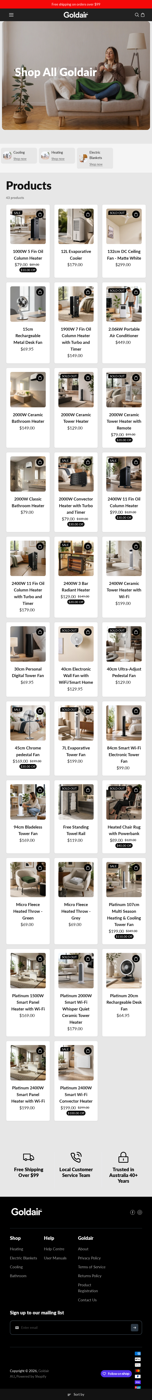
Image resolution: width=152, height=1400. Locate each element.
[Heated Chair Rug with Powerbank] (124, 802)
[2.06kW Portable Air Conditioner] (124, 304)
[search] (137, 14)
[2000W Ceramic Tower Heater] (76, 389)
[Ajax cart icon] (142, 14)
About (83, 1249)
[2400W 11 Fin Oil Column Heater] (124, 474)
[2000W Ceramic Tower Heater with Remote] (124, 389)
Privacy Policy (89, 1258)
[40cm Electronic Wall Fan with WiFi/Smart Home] (76, 644)
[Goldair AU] (76, 15)
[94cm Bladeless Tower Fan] (28, 802)
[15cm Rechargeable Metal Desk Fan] (28, 304)
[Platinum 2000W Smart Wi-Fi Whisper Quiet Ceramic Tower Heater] (76, 970)
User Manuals (55, 1258)
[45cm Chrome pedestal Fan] (28, 723)
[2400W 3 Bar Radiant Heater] (76, 558)
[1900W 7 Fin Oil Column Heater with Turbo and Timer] (76, 304)
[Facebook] (132, 1212)
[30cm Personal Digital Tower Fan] (28, 644)
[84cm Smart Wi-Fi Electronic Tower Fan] (124, 723)
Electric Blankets (23, 1258)
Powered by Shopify (31, 1376)
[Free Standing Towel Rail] (76, 802)
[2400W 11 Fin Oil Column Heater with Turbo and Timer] (28, 558)
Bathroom (18, 1275)
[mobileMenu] (11, 14)
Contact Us (87, 1300)
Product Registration (88, 1288)
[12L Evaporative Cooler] (76, 226)
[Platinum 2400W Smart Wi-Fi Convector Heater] (76, 1062)
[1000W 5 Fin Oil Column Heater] (28, 226)
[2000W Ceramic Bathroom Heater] (28, 389)
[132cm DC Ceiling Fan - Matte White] (124, 226)
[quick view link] (40, 214)
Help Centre (54, 1249)
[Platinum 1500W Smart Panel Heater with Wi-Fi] (28, 970)
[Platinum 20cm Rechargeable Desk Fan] (124, 970)
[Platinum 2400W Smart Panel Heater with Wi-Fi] (28, 1062)
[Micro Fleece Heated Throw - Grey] (76, 879)
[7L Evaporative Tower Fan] (76, 723)
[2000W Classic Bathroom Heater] (28, 474)
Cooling (16, 1267)
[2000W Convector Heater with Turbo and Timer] (76, 474)
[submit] (134, 1327)
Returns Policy (90, 1275)
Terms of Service (91, 1267)
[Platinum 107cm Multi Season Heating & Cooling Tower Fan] (124, 879)
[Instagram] (139, 1212)
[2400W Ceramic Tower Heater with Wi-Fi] (124, 558)
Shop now (20, 158)
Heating (16, 1249)
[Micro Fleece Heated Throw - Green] (28, 879)
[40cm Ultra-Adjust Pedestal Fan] (124, 644)
